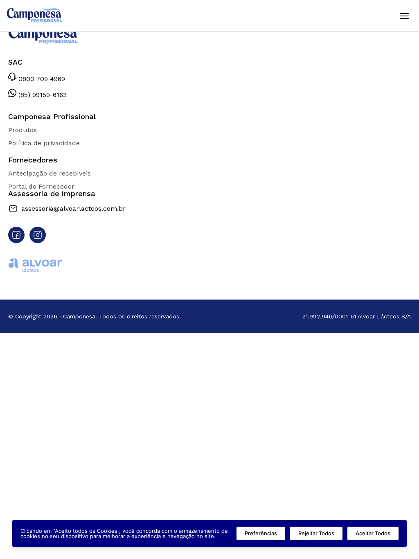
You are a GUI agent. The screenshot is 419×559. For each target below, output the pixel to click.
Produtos (22, 130)
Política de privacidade (44, 143)
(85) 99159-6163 (41, 94)
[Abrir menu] (404, 16)
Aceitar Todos (373, 533)
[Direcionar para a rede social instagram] (37, 235)
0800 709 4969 (40, 78)
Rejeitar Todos (316, 533)
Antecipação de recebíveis (49, 173)
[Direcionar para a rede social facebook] (16, 235)
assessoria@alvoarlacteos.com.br (73, 208)
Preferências (261, 533)
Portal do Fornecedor (41, 186)
